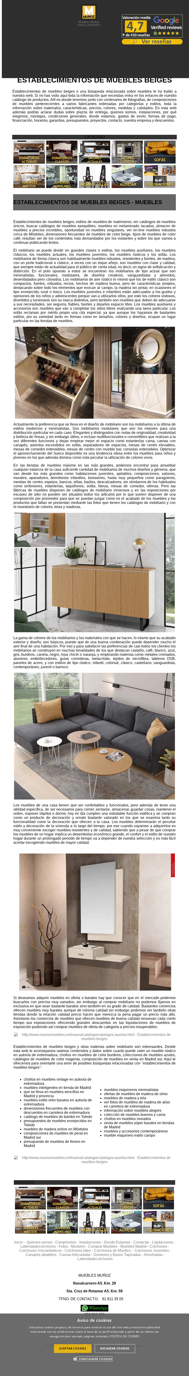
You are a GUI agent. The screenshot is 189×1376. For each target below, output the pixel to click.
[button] (94, 1358)
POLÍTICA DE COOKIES (125, 1336)
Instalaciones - (91, 1242)
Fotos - (65, 1246)
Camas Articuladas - (76, 1255)
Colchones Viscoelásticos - (42, 1251)
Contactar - (142, 1242)
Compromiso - (67, 1242)
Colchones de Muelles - (114, 1251)
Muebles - (79, 1246)
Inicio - (20, 1242)
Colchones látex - (79, 1251)
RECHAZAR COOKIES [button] (114, 1348)
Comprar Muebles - (104, 1246)
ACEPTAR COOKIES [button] (72, 1348)
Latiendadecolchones (95, 1259)
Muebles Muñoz (88, 23)
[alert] (94, 1345)
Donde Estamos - (118, 1242)
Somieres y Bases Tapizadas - (118, 1255)
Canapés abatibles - (42, 1255)
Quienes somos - (41, 1242)
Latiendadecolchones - (40, 1246)
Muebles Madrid (133, 1246)
